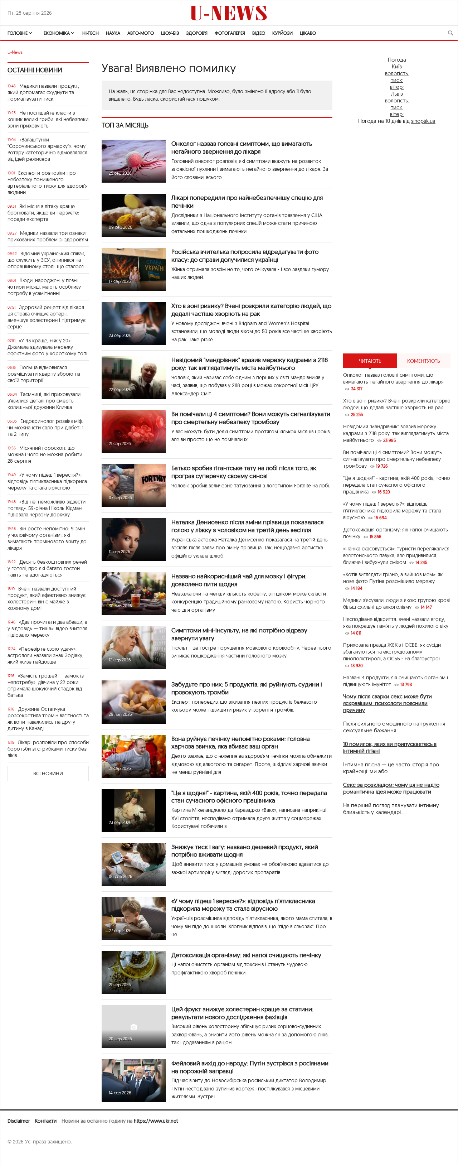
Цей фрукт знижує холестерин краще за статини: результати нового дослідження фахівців (242, 1013)
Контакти (46, 1121)
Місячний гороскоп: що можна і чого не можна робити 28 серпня (45, 454)
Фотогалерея (230, 33)
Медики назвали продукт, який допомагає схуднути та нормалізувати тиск (43, 92)
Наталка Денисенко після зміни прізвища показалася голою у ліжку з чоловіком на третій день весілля (247, 526)
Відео (258, 33)
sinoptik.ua (423, 120)
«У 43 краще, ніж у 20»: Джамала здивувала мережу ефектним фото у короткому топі (47, 347)
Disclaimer (19, 1121)
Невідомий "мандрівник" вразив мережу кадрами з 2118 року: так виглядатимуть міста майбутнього (249, 363)
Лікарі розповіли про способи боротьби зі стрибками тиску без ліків (48, 748)
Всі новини (48, 773)
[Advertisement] (396, 238)
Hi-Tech (90, 33)
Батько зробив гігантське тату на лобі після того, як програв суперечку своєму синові (243, 472)
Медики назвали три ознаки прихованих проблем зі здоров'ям (48, 236)
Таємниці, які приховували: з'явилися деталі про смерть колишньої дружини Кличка (45, 400)
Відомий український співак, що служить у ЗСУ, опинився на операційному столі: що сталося (46, 260)
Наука (113, 33)
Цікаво (308, 33)
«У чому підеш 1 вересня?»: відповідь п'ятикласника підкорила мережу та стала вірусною (47, 481)
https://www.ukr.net (156, 1121)
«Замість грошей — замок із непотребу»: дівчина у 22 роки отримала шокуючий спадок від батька (46, 685)
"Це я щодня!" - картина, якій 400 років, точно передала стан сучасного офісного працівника (249, 796)
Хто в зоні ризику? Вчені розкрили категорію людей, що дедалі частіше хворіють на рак (251, 309)
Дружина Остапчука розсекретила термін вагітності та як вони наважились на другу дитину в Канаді (48, 719)
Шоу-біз (170, 33)
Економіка (57, 33)
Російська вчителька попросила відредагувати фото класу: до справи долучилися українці (244, 255)
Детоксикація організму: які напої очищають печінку (246, 955)
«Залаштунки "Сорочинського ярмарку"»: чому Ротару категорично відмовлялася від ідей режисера (47, 149)
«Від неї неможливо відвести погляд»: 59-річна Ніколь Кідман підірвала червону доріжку (47, 508)
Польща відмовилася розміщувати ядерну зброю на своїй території (44, 374)
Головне (18, 33)
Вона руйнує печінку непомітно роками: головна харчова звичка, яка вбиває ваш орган (240, 742)
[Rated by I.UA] (23, 1155)
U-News (15, 52)
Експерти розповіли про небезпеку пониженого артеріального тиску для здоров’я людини (48, 183)
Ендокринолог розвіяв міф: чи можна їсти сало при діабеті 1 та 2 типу (45, 427)
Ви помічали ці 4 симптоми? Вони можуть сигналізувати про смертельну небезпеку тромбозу (250, 417)
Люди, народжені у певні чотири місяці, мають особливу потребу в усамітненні (44, 287)
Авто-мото (140, 33)
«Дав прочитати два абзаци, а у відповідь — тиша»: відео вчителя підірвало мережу (47, 628)
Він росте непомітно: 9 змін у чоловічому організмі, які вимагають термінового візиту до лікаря (47, 538)
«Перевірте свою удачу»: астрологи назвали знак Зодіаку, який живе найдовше (45, 655)
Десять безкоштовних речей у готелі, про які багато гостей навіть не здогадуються (47, 568)
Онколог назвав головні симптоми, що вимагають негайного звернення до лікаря (241, 147)
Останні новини (35, 70)
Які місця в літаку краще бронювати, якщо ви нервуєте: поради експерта (43, 212)
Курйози (282, 33)
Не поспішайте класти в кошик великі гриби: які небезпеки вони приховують (48, 119)
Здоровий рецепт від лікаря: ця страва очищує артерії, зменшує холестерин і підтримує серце (47, 317)
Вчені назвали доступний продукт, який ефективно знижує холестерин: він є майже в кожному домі (47, 598)
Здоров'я (197, 33)
